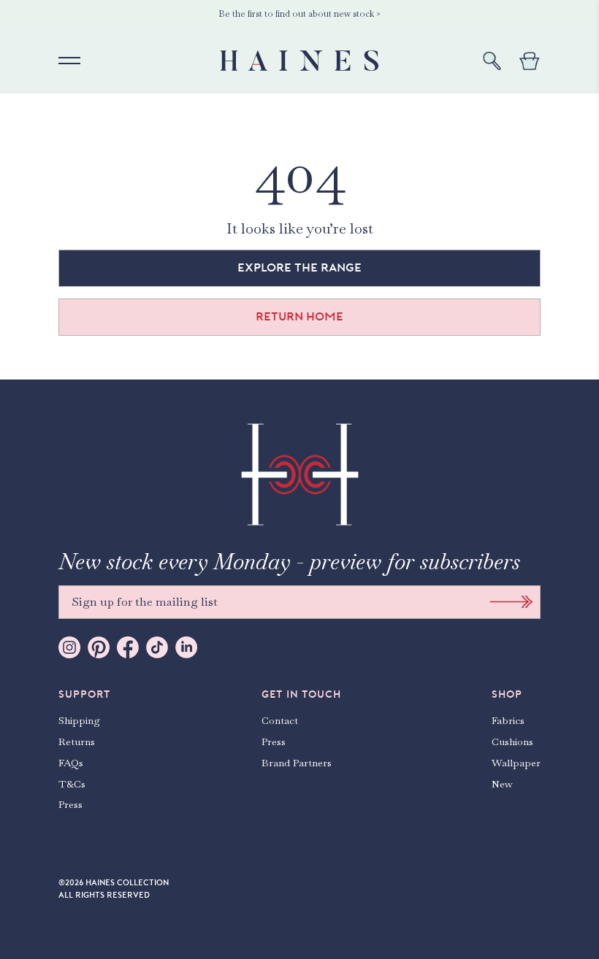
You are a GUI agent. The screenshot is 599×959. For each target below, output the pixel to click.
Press (70, 804)
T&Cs (71, 783)
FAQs (70, 762)
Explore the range (299, 267)
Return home (299, 316)
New (502, 783)
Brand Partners (297, 762)
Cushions (512, 741)
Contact (280, 720)
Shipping (79, 720)
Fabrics (508, 720)
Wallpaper (516, 762)
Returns (76, 741)
